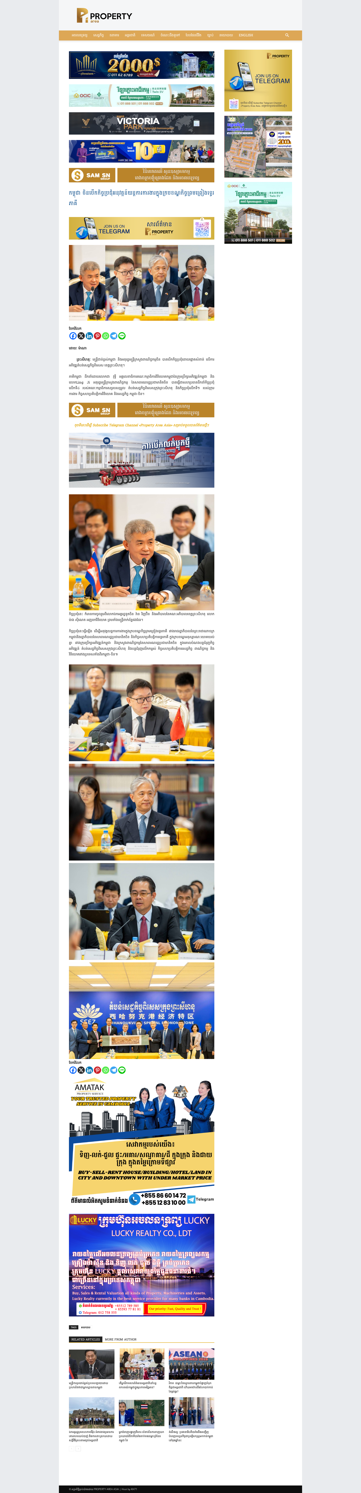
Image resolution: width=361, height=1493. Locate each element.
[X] (81, 335)
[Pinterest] (97, 335)
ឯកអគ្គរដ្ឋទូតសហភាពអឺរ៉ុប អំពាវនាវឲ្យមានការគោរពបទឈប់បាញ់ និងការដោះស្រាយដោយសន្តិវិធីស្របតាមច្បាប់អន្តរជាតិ (91, 1436)
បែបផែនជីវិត (193, 35)
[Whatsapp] (105, 335)
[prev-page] (71, 1448)
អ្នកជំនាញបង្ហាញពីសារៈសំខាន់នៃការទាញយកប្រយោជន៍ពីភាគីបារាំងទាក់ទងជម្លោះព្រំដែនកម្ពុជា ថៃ (141, 1436)
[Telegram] (113, 335)
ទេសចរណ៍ (148, 35)
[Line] (122, 335)
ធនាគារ (114, 35)
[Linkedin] (89, 335)
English (246, 35)
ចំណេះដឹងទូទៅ (170, 35)
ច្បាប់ (210, 35)
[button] (287, 36)
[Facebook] (73, 335)
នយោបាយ (226, 35)
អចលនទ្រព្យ (80, 35)
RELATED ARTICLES (85, 1340)
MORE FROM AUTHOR (120, 1340)
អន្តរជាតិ (130, 35)
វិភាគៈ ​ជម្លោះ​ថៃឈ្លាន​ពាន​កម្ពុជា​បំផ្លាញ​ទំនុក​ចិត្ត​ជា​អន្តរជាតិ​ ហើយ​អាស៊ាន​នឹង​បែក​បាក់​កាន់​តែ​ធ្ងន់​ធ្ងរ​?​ (191, 1387)
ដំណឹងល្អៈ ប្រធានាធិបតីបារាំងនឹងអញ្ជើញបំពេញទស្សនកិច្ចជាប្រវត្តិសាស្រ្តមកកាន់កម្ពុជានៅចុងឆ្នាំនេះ (191, 1436)
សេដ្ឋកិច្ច (98, 35)
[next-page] (78, 1448)
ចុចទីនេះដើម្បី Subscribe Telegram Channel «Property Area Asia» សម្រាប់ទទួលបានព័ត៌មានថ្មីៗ (141, 425)
